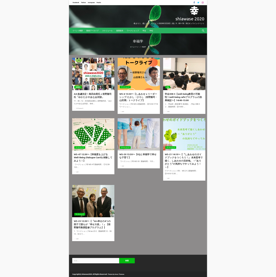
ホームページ (134, 47)
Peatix (99, 2)
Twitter (83, 2)
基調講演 (119, 31)
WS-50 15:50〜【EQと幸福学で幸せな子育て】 (138, 156)
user (123, 111)
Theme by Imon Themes (116, 274)
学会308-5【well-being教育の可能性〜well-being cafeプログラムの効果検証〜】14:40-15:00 (183, 97)
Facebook (76, 2)
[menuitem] (78, 30)
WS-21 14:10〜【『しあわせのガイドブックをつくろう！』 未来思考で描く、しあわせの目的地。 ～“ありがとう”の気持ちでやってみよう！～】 (184, 160)
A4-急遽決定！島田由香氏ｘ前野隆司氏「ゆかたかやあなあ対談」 (93, 95)
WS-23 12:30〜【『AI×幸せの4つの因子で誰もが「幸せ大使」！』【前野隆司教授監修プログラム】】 (92, 224)
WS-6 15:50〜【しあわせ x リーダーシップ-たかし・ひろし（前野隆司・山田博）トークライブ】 (138, 97)
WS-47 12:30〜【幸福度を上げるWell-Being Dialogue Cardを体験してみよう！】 (93, 157)
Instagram (91, 2)
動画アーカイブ (92, 31)
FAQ (151, 31)
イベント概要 (77, 31)
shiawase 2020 (190, 18)
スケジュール (107, 31)
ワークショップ (133, 31)
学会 (144, 31)
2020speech (79, 108)
